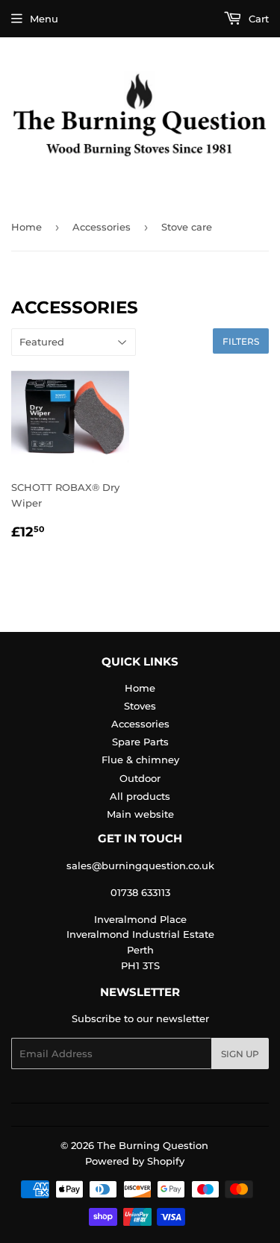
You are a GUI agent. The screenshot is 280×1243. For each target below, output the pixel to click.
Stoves (140, 706)
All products (140, 796)
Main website (140, 814)
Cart (257, 19)
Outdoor (140, 778)
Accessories (101, 227)
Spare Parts (140, 742)
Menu (44, 19)
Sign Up (240, 1053)
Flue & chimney (140, 759)
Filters (241, 341)
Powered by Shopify (134, 1161)
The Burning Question (152, 1145)
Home (26, 227)
